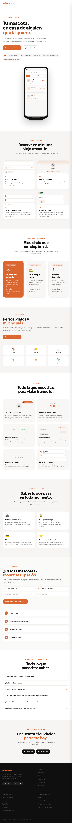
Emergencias (6, 801)
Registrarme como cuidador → (15, 601)
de (69, 819)
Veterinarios (41, 773)
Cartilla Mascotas (7, 797)
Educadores (41, 785)
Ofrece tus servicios (44, 794)
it (63, 819)
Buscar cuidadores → (12, 48)
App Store (30, 751)
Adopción (5, 807)
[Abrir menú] (67, 3)
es (57, 819)
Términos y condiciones (45, 807)
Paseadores (41, 779)
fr (66, 819)
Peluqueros (41, 782)
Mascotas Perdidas (8, 810)
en (60, 819)
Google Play (44, 751)
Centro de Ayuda (43, 801)
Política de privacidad (44, 804)
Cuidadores (41, 776)
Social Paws (5, 804)
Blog (39, 797)
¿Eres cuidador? (30, 48)
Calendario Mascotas (8, 794)
